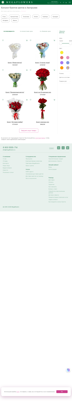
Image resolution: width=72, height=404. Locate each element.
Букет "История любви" (15, 122)
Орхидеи (55, 16)
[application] (51, 147)
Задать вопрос (53, 199)
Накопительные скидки (56, 159)
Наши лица (6, 165)
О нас (4, 159)
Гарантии (51, 184)
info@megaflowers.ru (9, 150)
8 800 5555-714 (10, 147)
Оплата (51, 182)
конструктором (40, 138)
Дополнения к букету (55, 161)
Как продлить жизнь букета (57, 202)
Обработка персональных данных (57, 191)
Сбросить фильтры (62, 32)
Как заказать (53, 186)
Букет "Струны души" (42, 62)
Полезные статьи (8, 172)
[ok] (63, 147)
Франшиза (29, 159)
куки (18, 391)
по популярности (9, 31)
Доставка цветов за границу (34, 176)
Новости (5, 170)
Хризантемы (14, 16)
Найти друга (29, 171)
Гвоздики (5, 20)
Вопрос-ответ (53, 189)
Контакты (6, 163)
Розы (4, 16)
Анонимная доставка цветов (34, 174)
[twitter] (67, 147)
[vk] (58, 147)
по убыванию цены (45, 31)
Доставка (51, 180)
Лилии (36, 16)
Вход (50, 167)
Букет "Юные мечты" (15, 62)
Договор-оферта (54, 195)
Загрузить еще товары (28, 130)
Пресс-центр (30, 165)
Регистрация (52, 169)
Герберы (45, 16)
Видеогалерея (7, 168)
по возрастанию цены (26, 31)
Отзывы (5, 161)
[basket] (66, 2)
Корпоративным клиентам (34, 161)
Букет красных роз (42, 122)
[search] (60, 2)
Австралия (54, 1)
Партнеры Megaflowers (33, 163)
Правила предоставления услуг (58, 197)
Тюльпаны (26, 16)
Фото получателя (31, 178)
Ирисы (15, 20)
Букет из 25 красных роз (42, 92)
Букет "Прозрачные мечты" (15, 92)
